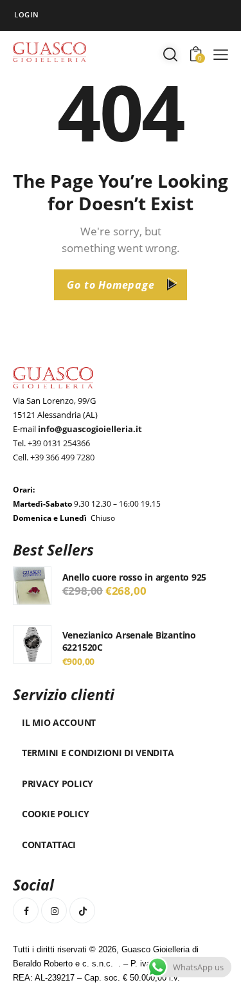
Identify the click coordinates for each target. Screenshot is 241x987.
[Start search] (170, 54)
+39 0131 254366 (59, 443)
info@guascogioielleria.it (90, 429)
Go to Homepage (110, 285)
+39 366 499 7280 (62, 457)
